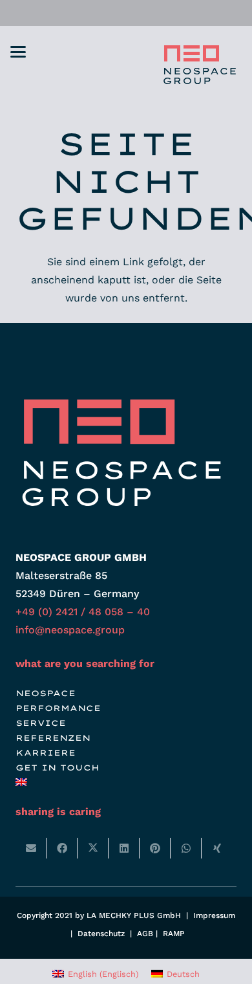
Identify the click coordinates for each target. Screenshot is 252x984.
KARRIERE (46, 753)
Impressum (214, 915)
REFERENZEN (53, 738)
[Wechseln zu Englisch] (23, 782)
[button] (18, 52)
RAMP (174, 933)
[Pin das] (155, 848)
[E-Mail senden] (31, 848)
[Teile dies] (62, 848)
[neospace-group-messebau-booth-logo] (198, 65)
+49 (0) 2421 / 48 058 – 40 (83, 612)
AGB (145, 933)
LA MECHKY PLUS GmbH (134, 915)
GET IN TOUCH (58, 767)
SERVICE (41, 723)
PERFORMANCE (58, 708)
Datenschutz (101, 933)
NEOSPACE (46, 693)
